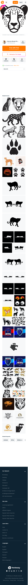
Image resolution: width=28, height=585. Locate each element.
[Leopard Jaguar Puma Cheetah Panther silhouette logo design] (8, 548)
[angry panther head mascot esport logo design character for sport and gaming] (8, 415)
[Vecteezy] (2, 2)
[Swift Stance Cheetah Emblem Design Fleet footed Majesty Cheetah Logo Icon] (8, 490)
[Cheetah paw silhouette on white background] (13, 172)
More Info (6, 68)
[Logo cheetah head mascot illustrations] (8, 524)
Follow (23, 43)
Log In (20, 2)
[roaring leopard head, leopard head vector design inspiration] (19, 536)
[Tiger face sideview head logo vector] (7, 198)
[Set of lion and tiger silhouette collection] (8, 384)
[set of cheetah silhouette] (9, 405)
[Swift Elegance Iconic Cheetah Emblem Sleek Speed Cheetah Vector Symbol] (7, 503)
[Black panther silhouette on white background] (19, 467)
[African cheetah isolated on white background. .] (8, 187)
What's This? (16, 65)
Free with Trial (14, 48)
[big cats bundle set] (8, 479)
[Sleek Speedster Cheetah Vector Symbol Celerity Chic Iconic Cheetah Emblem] (7, 536)
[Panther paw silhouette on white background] (8, 208)
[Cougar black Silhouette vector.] (8, 395)
